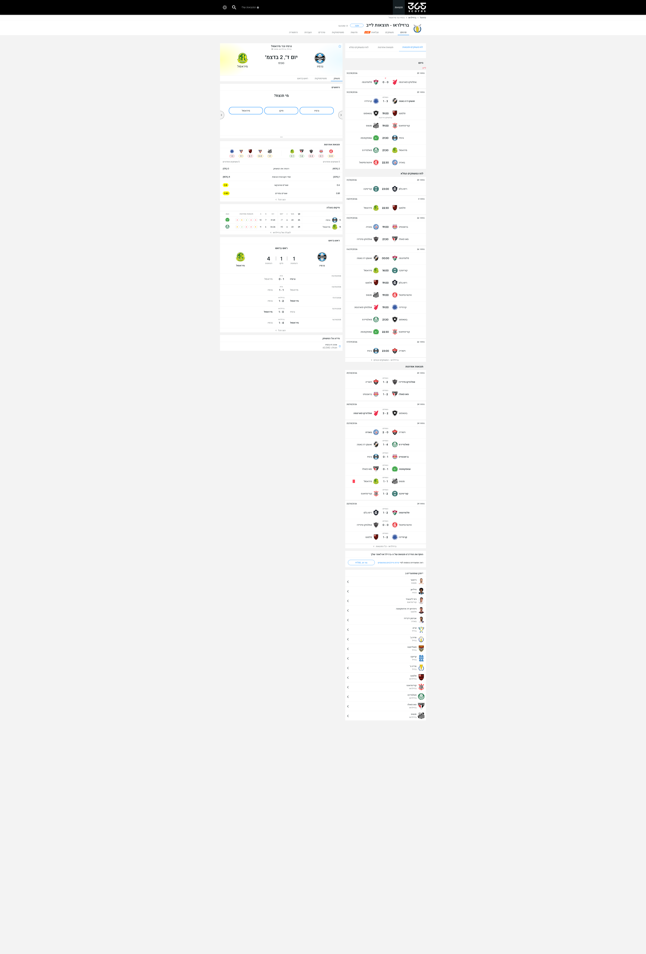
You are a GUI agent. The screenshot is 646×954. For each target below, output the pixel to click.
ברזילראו (412, 17)
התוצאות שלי (249, 7)
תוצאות (399, 7)
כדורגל (423, 17)
